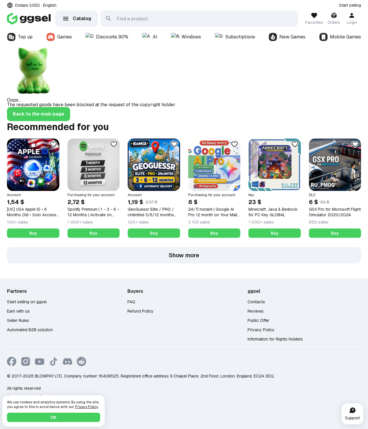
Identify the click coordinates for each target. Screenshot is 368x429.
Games (64, 37)
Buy (33, 233)
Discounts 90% (112, 37)
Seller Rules (18, 320)
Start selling (350, 5)
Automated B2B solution (30, 329)
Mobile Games (345, 37)
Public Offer (258, 320)
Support (352, 418)
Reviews (256, 311)
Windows (191, 37)
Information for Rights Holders (275, 339)
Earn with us (18, 311)
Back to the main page (38, 114)
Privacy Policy (261, 329)
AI (155, 37)
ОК (53, 417)
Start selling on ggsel (27, 301)
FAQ (131, 301)
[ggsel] (29, 18)
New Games (292, 37)
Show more (184, 255)
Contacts (256, 301)
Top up (25, 37)
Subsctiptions (240, 37)
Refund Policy (140, 311)
